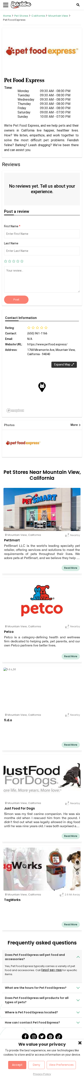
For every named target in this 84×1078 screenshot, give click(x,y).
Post (16, 299)
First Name (12, 226)
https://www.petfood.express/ (47, 344)
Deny (36, 1065)
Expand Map (62, 364)
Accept (17, 1065)
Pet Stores (21, 16)
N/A (29, 338)
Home (7, 16)
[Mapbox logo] (15, 410)
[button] (42, 387)
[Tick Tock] (58, 1036)
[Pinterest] (50, 1036)
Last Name (11, 243)
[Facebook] (25, 1036)
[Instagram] (33, 1036)
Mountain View (58, 16)
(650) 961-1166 (51, 970)
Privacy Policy (42, 1074)
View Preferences (61, 1065)
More (76, 425)
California (38, 16)
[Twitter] (42, 1036)
